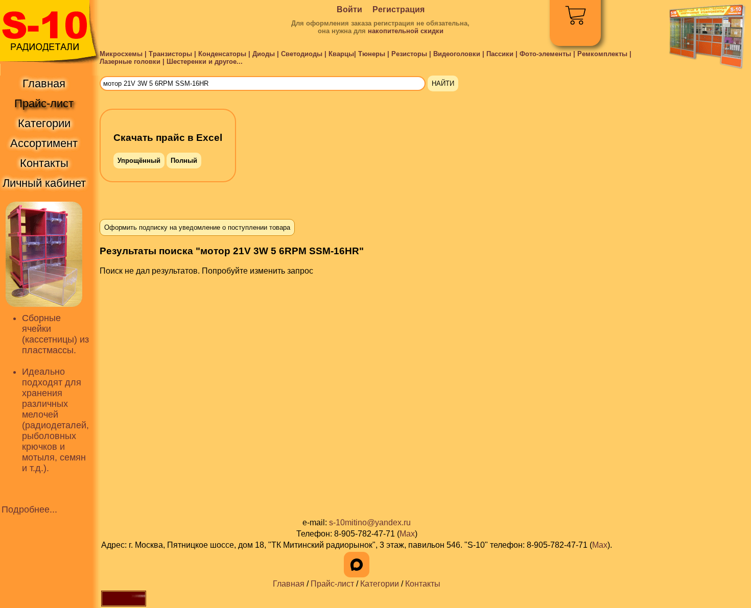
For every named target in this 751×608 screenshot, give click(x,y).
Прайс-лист (332, 583)
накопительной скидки (405, 31)
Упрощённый (139, 160)
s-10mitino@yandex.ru (370, 522)
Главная (288, 583)
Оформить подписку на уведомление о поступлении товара (197, 227)
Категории (379, 583)
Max (407, 533)
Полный (184, 160)
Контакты (422, 583)
